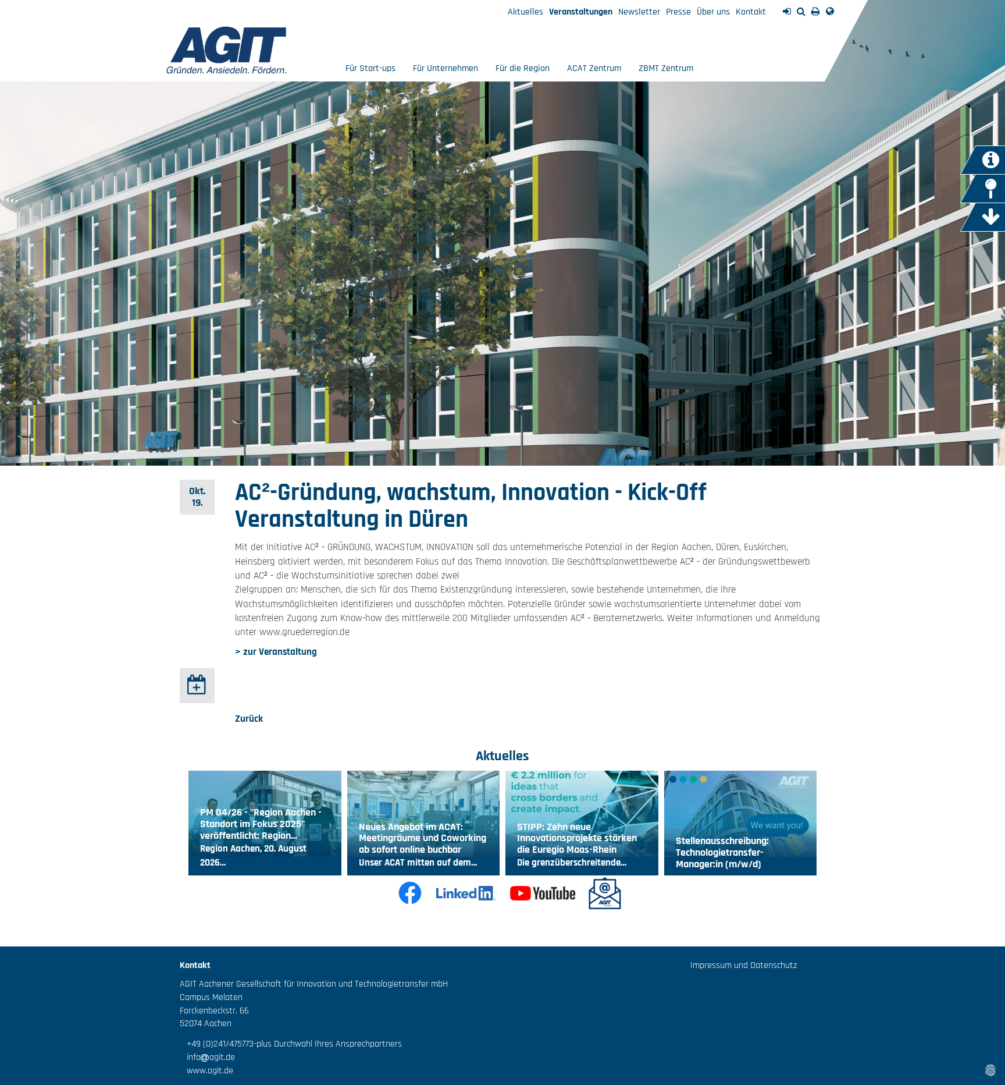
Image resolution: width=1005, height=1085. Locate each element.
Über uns (713, 12)
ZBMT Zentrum (666, 68)
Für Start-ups (370, 68)
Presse (678, 12)
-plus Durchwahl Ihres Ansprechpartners (328, 1044)
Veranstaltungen (580, 12)
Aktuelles (525, 12)
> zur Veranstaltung (276, 652)
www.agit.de (206, 1071)
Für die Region (523, 68)
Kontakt (751, 12)
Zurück (249, 718)
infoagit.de (207, 1057)
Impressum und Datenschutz (743, 965)
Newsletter (639, 12)
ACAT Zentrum (594, 68)
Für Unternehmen (445, 68)
